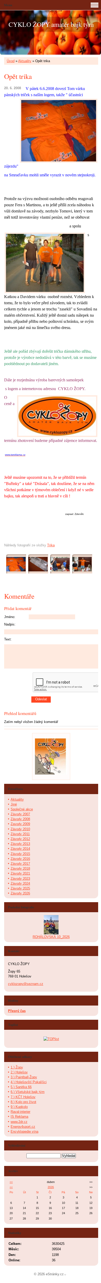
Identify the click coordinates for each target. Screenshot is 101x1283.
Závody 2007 (20, 814)
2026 (51, 1187)
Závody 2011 (20, 834)
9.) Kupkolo (19, 1107)
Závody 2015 (20, 854)
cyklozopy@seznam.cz (25, 984)
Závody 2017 (20, 864)
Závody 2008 (20, 819)
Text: (8, 639)
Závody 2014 (20, 849)
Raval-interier (20, 1112)
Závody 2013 (20, 844)
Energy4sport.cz (23, 1127)
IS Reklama (19, 1116)
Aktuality (24, 61)
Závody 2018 (20, 868)
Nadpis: (10, 624)
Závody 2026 (20, 893)
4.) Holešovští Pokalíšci (29, 1082)
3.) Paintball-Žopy (24, 1077)
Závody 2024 (20, 883)
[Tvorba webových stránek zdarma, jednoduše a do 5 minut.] (65, 1274)
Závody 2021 (20, 873)
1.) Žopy (17, 1067)
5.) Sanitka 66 (21, 1087)
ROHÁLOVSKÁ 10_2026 (51, 937)
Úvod (11, 61)
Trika (51, 545)
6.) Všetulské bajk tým (28, 1092)
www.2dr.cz (19, 1122)
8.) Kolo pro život (23, 1102)
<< (11, 1181)
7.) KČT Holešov (23, 1097)
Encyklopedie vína (24, 1131)
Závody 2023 (20, 879)
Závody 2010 (20, 829)
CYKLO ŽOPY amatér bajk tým (51, 24)
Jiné (14, 804)
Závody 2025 (20, 888)
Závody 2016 (20, 859)
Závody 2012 (20, 839)
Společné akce (22, 809)
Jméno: (9, 617)
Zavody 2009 (20, 824)
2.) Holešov (19, 1072)
